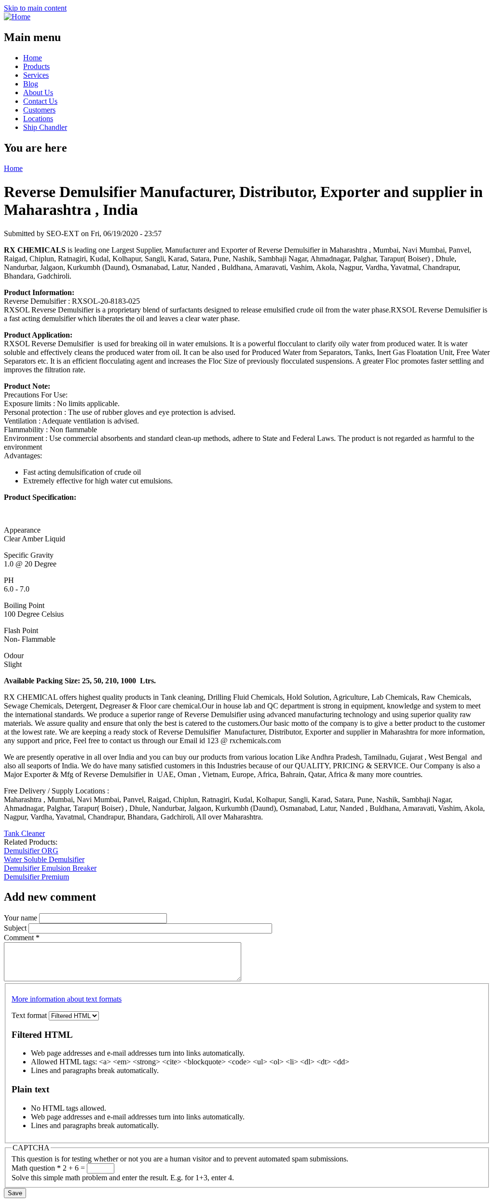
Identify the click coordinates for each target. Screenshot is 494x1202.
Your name (21, 918)
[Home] (17, 17)
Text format (30, 1015)
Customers (39, 110)
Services (36, 75)
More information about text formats (67, 999)
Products (36, 66)
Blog (30, 84)
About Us (38, 92)
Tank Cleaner (24, 833)
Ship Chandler (45, 127)
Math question (36, 1168)
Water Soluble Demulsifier (44, 859)
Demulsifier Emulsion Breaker (50, 868)
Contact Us (40, 101)
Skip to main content (35, 8)
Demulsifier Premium (36, 877)
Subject (16, 928)
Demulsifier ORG (31, 851)
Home (32, 58)
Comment (22, 937)
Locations (38, 118)
